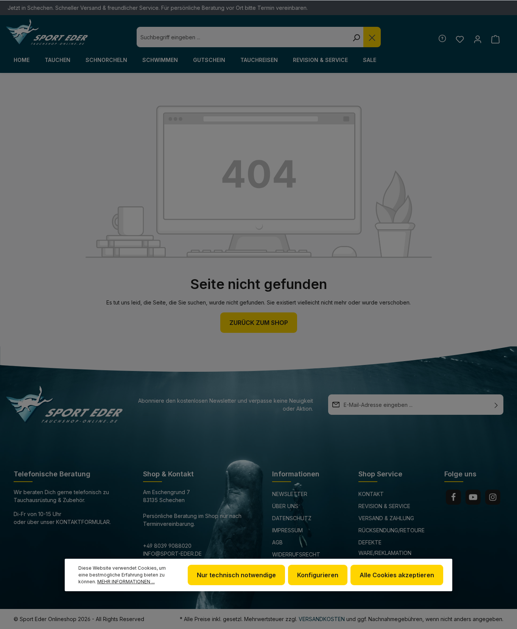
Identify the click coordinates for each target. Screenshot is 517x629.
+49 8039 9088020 (167, 545)
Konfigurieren (317, 575)
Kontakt (371, 494)
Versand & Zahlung (386, 518)
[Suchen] (356, 37)
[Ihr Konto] (477, 39)
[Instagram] (492, 497)
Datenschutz (291, 518)
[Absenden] (496, 404)
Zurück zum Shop (258, 322)
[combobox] (243, 37)
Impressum (287, 530)
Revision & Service (384, 506)
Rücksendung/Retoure (391, 530)
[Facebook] (453, 497)
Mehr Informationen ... (126, 581)
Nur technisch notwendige (236, 575)
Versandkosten (322, 619)
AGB (277, 542)
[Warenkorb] (495, 39)
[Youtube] (473, 497)
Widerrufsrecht (296, 554)
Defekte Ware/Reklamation (384, 547)
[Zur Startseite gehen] (47, 32)
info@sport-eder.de (172, 553)
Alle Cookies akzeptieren (397, 575)
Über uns (285, 506)
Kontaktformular (83, 522)
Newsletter (289, 494)
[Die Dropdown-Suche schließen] (372, 37)
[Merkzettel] (460, 39)
